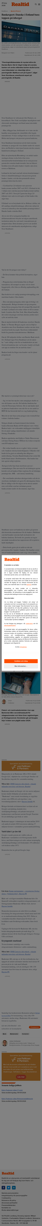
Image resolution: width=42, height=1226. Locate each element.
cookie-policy (29, 623)
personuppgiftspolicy (10, 625)
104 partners (23, 647)
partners (29, 584)
